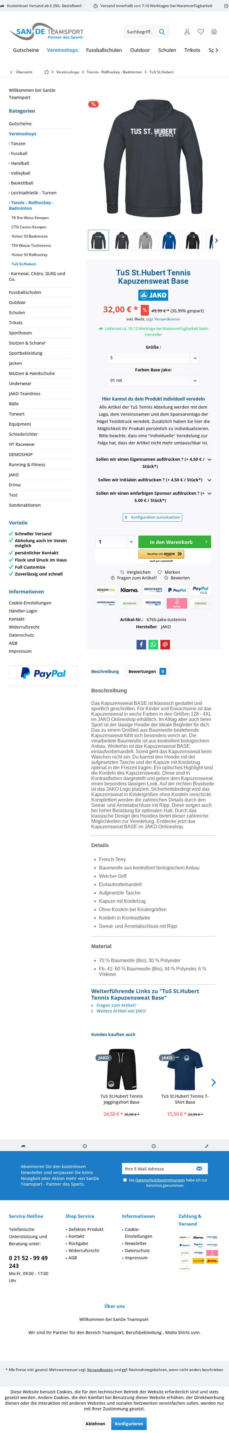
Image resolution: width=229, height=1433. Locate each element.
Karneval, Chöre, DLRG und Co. (37, 276)
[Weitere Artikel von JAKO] (153, 295)
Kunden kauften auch (113, 1034)
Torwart (16, 414)
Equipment (20, 424)
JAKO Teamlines (25, 393)
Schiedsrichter (23, 434)
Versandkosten (100, 1369)
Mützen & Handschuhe (32, 373)
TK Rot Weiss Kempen (30, 217)
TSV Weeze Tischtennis (31, 245)
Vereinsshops (22, 134)
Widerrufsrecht (24, 627)
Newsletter (136, 1243)
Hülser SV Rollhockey (29, 254)
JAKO (14, 474)
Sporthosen (20, 333)
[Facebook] (141, 644)
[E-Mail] (165, 644)
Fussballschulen (25, 292)
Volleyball (20, 173)
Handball (19, 163)
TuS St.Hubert (23, 263)
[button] (161, 556)
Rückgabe (78, 1243)
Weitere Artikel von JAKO (120, 1011)
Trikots (16, 322)
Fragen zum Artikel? (136, 578)
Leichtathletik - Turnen (33, 193)
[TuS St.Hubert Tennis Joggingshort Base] (121, 1069)
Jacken (15, 363)
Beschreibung (105, 671)
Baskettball (21, 183)
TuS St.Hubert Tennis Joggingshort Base (121, 1099)
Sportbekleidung (25, 353)
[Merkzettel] (201, 32)
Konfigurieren (129, 1423)
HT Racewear (22, 444)
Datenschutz (21, 635)
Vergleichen (138, 572)
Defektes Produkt (86, 1229)
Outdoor (17, 302)
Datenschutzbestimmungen (160, 1180)
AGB (13, 643)
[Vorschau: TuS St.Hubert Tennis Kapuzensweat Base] (98, 240)
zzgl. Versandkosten (163, 319)
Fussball (18, 153)
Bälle (14, 404)
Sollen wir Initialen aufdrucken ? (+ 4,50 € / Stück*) (150, 480)
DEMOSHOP (21, 454)
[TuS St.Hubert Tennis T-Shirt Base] (185, 1069)
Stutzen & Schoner (27, 343)
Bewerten (180, 578)
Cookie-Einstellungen (30, 603)
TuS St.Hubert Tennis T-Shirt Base (185, 1099)
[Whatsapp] (153, 644)
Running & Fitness (27, 464)
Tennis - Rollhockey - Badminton (31, 205)
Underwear (20, 383)
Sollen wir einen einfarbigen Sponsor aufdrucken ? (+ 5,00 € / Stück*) (150, 496)
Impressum (20, 651)
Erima (15, 485)
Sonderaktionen (25, 505)
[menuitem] (214, 32)
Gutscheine (20, 123)
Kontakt (16, 619)
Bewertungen (146, 671)
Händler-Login (23, 611)
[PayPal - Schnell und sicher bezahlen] (43, 673)
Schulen (17, 312)
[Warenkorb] (214, 32)
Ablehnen (95, 1423)
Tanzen (18, 143)
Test (13, 495)
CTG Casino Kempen (29, 226)
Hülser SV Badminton (29, 236)
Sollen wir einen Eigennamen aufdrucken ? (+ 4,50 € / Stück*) (150, 462)
